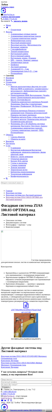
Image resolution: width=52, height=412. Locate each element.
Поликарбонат (17, 73)
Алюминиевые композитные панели (26, 36)
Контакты (10, 141)
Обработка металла (30, 119)
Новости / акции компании (22, 157)
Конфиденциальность (20, 176)
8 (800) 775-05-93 (10, 19)
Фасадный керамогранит (21, 43)
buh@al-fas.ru (6, 398)
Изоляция (10, 78)
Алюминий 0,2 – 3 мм (20, 69)
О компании (16, 148)
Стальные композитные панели (24, 38)
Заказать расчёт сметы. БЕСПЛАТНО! (26, 410)
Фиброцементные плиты (21, 41)
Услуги (9, 84)
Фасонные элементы (19, 47)
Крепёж (9, 80)
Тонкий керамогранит (20, 51)
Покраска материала (29, 113)
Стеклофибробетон (18, 49)
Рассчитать (10, 143)
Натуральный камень (19, 54)
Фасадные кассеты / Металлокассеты (26, 45)
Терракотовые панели (20, 62)
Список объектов (18, 137)
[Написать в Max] (4, 407)
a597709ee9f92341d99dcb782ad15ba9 (26, 311)
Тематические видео (19, 170)
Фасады (9, 32)
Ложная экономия (18, 167)
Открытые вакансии (19, 159)
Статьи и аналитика (19, 163)
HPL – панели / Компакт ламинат (24, 60)
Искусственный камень (20, 56)
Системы (10, 76)
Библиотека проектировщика (23, 172)
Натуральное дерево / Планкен (23, 58)
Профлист (15, 65)
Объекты (9, 135)
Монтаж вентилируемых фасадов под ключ (29, 89)
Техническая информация (21, 174)
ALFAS (4, 2)
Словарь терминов (18, 165)
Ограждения (16, 30)
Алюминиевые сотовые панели (24, 34)
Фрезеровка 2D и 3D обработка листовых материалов (29, 128)
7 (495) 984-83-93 (9, 392)
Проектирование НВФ (30, 97)
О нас (8, 146)
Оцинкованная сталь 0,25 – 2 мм (24, 71)
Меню (8, 25)
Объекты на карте (18, 139)
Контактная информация (28, 152)
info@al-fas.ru (8, 14)
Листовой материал (19, 67)
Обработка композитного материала (29, 105)
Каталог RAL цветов (19, 161)
